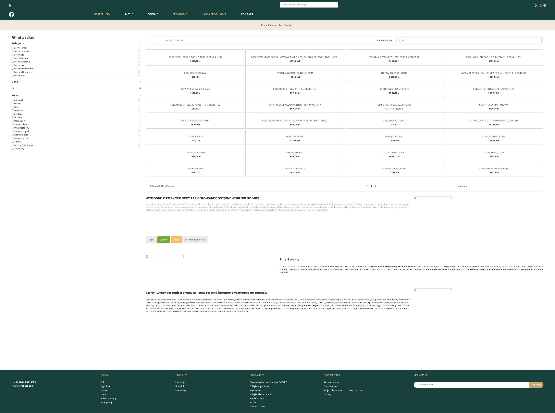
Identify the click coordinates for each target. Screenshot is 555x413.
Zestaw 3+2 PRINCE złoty (394, 73)
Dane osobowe (331, 382)
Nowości (179, 386)
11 (375, 186)
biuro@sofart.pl (27, 381)
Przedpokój (106, 402)
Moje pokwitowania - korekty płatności (343, 390)
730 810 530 (26, 386)
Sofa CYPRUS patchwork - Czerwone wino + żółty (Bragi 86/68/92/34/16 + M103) (294, 57)
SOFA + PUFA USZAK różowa (493, 104)
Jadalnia (105, 390)
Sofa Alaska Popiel (195, 152)
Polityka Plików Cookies (261, 394)
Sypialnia (105, 386)
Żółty (176, 239)
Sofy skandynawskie (195, 239)
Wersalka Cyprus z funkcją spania (295, 73)
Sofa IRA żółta (195, 136)
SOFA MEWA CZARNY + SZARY (195, 120)
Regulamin (255, 390)
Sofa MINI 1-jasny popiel (394, 168)
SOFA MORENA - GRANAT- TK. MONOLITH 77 (294, 88)
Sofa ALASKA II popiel (394, 152)
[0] (541, 5)
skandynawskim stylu (190, 302)
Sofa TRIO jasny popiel (494, 136)
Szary (151, 239)
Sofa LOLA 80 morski (394, 120)
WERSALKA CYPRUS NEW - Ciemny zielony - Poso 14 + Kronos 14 (493, 73)
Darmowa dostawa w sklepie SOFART (268, 382)
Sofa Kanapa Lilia (195, 168)
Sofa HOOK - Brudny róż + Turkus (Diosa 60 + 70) (195, 57)
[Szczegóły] (199, 51)
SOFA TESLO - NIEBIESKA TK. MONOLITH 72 (493, 88)
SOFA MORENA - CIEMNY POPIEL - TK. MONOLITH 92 (195, 104)
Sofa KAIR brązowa (494, 152)
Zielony (163, 239)
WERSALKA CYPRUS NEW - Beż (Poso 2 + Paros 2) (394, 57)
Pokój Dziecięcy (108, 398)
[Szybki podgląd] (191, 51)
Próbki (253, 402)
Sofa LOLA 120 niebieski (294, 168)
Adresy (327, 394)
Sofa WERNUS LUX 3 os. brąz (493, 168)
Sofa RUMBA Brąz (295, 152)
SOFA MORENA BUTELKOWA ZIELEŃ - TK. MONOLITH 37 (295, 104)
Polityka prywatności (260, 386)
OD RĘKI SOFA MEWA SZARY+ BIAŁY (394, 104)
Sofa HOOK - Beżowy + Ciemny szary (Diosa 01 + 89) (493, 57)
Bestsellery (180, 390)
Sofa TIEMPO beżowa (195, 73)
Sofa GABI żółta (294, 136)
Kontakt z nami (257, 406)
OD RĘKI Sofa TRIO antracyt (394, 88)
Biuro (103, 394)
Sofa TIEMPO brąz (394, 136)
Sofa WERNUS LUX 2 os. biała (195, 88)
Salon (103, 382)
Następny (464, 186)
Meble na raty (257, 398)
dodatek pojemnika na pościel (277, 308)
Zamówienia (330, 386)
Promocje (180, 382)
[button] (541, 5)
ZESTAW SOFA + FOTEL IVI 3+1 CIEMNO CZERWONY (493, 120)
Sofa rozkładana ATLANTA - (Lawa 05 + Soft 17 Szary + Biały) (294, 120)
